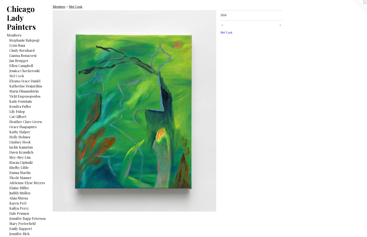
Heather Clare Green (25, 121)
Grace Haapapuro (23, 127)
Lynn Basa (17, 45)
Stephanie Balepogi (24, 40)
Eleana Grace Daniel (24, 81)
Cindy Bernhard (22, 50)
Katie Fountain (20, 101)
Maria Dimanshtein (24, 91)
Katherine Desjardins (25, 86)
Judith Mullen (19, 193)
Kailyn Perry (19, 208)
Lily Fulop (17, 111)
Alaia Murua (18, 198)
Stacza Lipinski (20, 162)
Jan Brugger (18, 60)
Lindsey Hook (20, 142)
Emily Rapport (20, 228)
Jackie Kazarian (21, 147)
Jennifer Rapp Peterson (27, 218)
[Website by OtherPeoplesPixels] (358, 8)
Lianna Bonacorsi (22, 55)
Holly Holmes (19, 137)
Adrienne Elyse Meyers (27, 183)
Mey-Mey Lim (20, 157)
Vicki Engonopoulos (24, 96)
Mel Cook (16, 76)
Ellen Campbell (21, 65)
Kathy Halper (19, 132)
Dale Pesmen (19, 213)
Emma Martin (20, 172)
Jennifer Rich (19, 233)
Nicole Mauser (20, 177)
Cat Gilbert (17, 116)
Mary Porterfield (22, 223)
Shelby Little (19, 167)
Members (14, 35)
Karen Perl (17, 203)
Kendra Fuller (20, 106)
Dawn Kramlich (21, 152)
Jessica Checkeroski (24, 71)
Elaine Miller (19, 188)
